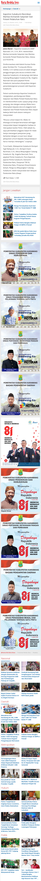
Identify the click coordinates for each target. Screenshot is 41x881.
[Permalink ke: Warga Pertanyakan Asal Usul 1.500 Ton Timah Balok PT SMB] (8, 208)
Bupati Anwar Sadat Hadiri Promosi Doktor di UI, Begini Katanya (10, 695)
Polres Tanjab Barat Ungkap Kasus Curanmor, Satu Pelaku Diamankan (10, 804)
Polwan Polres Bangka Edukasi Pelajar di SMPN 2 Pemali (30, 737)
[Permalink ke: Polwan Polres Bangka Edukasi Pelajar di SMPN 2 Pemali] (8, 225)
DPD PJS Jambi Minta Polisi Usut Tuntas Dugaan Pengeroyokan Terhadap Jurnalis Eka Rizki (25, 233)
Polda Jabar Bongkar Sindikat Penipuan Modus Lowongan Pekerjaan (30, 825)
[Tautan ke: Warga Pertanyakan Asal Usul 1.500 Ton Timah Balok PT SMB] (30, 709)
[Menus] (38, 3)
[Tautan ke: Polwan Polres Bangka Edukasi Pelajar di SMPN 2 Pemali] (30, 728)
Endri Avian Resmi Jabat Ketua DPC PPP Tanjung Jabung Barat (9, 851)
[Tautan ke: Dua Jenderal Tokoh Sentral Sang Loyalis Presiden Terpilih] (10, 773)
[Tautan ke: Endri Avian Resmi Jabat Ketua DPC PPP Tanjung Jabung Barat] (10, 842)
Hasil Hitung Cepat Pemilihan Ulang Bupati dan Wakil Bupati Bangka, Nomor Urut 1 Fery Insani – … (30, 853)
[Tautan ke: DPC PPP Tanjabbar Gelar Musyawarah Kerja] (10, 864)
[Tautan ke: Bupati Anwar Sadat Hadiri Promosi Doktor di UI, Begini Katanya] (10, 687)
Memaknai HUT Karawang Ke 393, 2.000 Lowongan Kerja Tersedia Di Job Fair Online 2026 (25, 199)
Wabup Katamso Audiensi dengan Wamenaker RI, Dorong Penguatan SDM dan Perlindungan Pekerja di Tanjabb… (10, 676)
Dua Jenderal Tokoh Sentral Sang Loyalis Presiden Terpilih (8, 782)
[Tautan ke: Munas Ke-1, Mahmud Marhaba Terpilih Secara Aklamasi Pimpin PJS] (30, 773)
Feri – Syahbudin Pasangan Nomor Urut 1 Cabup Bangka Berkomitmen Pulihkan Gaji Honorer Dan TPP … (30, 874)
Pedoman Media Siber (24, 652)
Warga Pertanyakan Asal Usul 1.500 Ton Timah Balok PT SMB (30, 717)
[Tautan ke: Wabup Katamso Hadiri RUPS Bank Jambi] (30, 687)
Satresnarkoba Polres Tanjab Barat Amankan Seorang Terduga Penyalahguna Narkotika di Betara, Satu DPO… (10, 827)
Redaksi (35, 652)
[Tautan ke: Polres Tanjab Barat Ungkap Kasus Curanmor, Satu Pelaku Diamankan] (10, 795)
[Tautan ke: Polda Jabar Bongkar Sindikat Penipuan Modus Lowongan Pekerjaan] (30, 816)
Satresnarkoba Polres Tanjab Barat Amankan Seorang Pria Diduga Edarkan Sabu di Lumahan (29, 806)
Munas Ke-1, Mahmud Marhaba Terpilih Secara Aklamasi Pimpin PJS (30, 782)
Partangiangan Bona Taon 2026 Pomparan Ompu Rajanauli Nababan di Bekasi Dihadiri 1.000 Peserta (10, 763)
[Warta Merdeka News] (10, 2)
